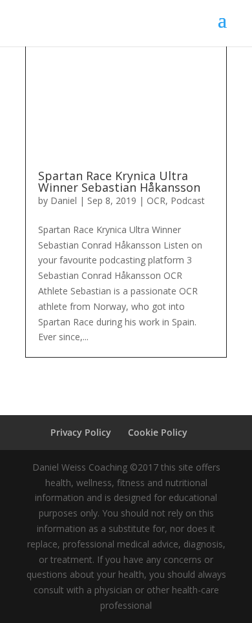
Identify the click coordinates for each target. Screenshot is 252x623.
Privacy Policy (80, 432)
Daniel (63, 200)
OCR (156, 200)
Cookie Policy (157, 432)
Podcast (188, 200)
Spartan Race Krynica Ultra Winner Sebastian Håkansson (119, 181)
